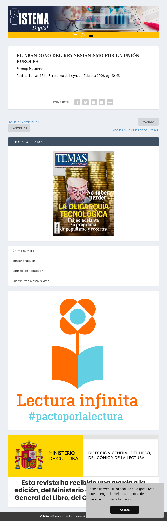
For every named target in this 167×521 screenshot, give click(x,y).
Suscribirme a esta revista (30, 281)
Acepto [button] (125, 509)
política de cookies (76, 516)
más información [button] (120, 499)
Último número (23, 251)
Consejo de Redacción (27, 271)
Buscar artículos (23, 261)
